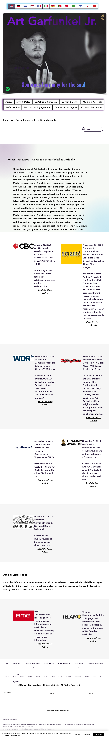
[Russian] (25, 6)
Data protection (15, 735)
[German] (18, 6)
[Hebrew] (80, 6)
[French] (39, 6)
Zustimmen (98, 734)
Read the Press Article (44, 291)
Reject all (86, 734)
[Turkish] (66, 6)
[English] (11, 6)
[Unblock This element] (18, 674)
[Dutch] (32, 6)
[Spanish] (52, 6)
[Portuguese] (59, 6)
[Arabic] (73, 6)
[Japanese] (87, 6)
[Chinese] (94, 6)
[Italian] (45, 6)
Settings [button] (77, 734)
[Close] (106, 734)
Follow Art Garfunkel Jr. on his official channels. (30, 120)
